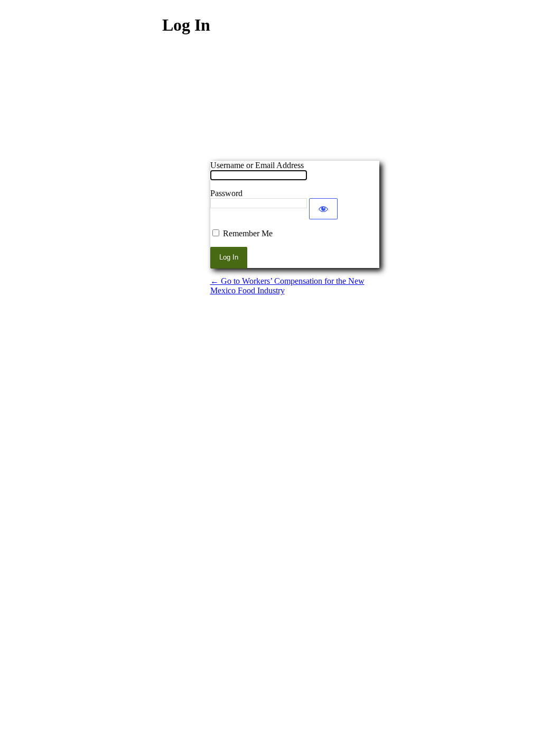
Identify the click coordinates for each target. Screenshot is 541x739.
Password (226, 193)
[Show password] (323, 208)
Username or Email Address (257, 165)
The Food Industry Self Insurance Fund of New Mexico (294, 105)
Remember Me (248, 233)
